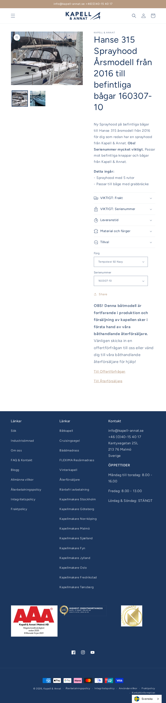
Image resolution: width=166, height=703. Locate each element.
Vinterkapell (68, 470)
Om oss (16, 450)
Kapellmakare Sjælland (76, 538)
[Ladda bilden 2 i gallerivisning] (38, 98)
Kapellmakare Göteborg (76, 509)
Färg (97, 253)
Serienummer (102, 272)
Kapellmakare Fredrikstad (78, 577)
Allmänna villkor (22, 480)
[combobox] (147, 699)
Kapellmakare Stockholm (77, 499)
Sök (13, 431)
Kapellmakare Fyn (72, 548)
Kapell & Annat (52, 688)
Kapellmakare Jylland (74, 558)
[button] (13, 16)
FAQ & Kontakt (21, 460)
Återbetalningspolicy (26, 489)
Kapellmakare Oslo (73, 568)
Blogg (15, 470)
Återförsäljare (69, 480)
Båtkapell (66, 431)
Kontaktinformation (143, 692)
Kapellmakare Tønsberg (76, 587)
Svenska (147, 698)
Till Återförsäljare (108, 381)
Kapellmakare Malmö (74, 528)
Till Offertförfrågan (109, 371)
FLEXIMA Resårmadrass (76, 460)
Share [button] (103, 294)
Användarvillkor (128, 688)
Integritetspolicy (23, 499)
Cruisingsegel (69, 441)
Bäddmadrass (69, 450)
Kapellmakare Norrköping (78, 519)
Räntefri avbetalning (74, 489)
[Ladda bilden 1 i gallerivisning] (20, 98)
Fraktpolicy (19, 509)
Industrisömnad (22, 441)
